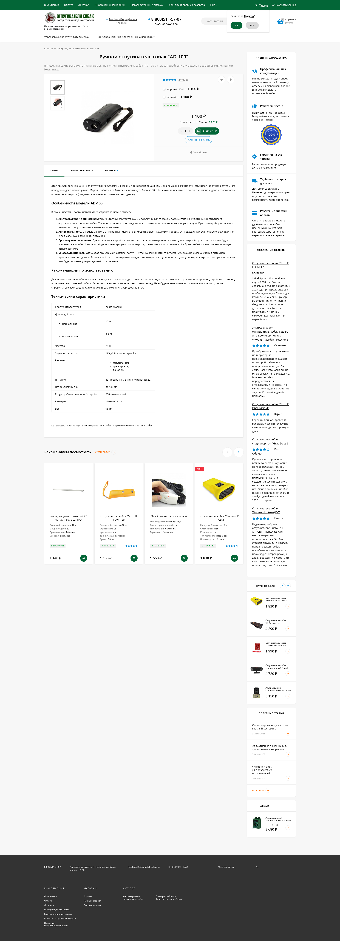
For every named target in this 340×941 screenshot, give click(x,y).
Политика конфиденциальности (56, 924)
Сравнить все (102, 452)
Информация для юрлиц (110, 5)
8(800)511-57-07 (166, 19)
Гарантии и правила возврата (186, 5)
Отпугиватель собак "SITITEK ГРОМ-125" (118, 517)
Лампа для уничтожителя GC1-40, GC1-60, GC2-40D (68, 517)
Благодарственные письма (146, 5)
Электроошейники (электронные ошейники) (169, 897)
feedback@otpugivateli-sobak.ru (144, 866)
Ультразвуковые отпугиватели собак (76, 48)
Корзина (88, 896)
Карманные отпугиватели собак (132, 425)
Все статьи (258, 790)
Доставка (83, 5)
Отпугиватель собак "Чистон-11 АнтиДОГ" (219, 517)
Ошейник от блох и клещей (169, 516)
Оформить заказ (92, 905)
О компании (51, 5)
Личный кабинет (92, 900)
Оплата (68, 5)
